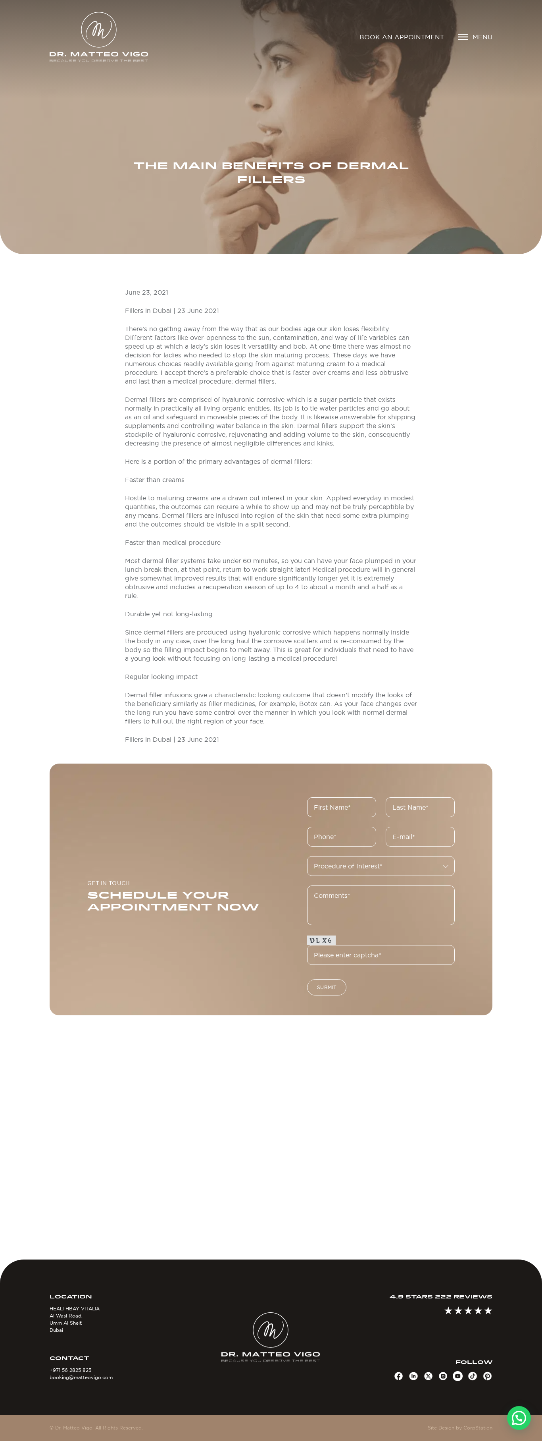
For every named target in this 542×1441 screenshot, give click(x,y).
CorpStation (477, 1428)
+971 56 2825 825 (70, 1370)
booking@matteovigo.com (81, 1377)
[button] (519, 1418)
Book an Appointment (401, 37)
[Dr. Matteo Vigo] (101, 37)
